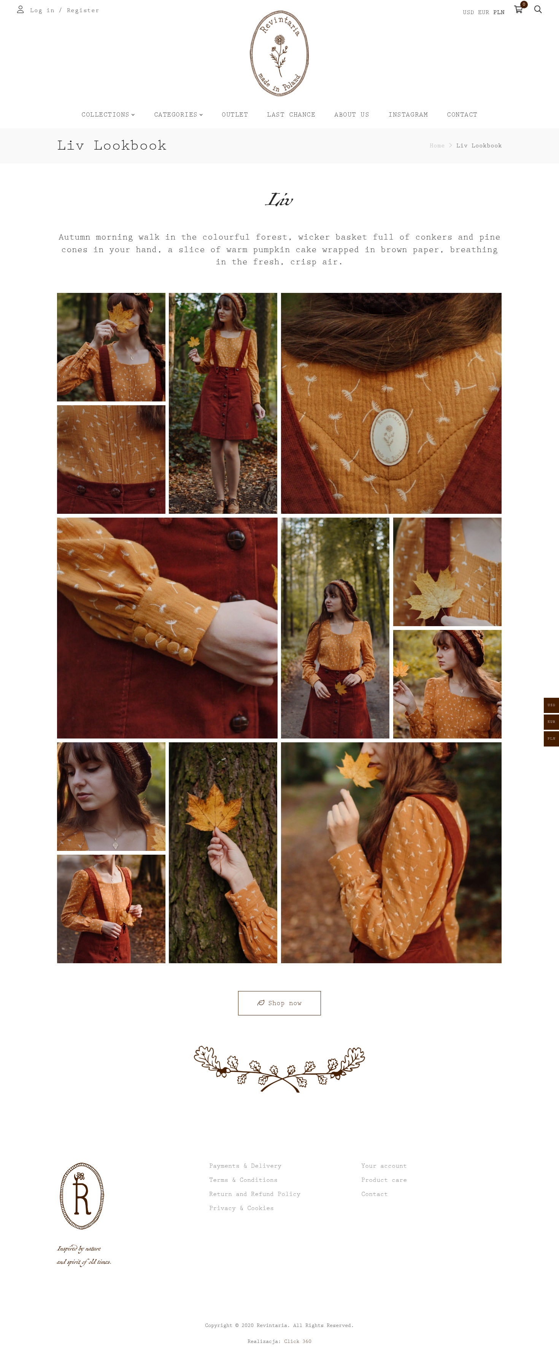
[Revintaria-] (279, 53)
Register (83, 10)
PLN (499, 12)
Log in (42, 10)
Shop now (285, 1003)
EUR (483, 12)
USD (468, 12)
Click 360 (297, 1341)
